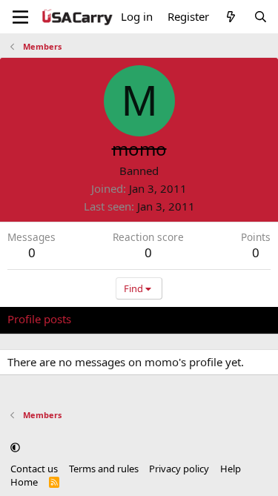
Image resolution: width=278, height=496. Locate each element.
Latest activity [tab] (121, 318)
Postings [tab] (192, 318)
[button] (15, 448)
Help (230, 468)
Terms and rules (104, 468)
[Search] (260, 16)
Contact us (34, 468)
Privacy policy (179, 468)
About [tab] (244, 318)
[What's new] (230, 16)
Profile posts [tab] (39, 318)
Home (24, 482)
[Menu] (20, 17)
